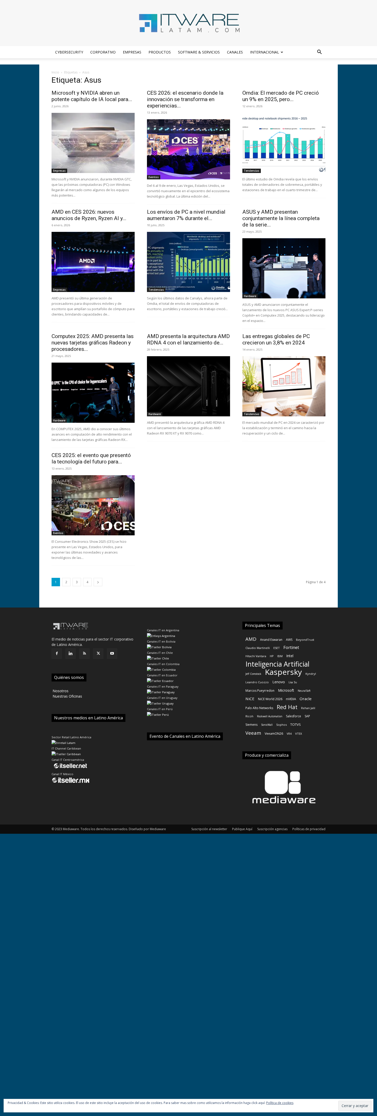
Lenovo (278, 681)
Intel (289, 655)
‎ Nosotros (60, 690)
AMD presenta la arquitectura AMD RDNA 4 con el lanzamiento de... (188, 339)
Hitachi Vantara (255, 656)
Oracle (306, 698)
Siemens (251, 724)
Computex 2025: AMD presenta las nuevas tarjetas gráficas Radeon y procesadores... (93, 342)
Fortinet (291, 647)
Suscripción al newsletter (209, 829)
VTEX (298, 733)
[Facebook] (57, 653)
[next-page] (98, 582)
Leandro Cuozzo (257, 682)
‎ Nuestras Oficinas (67, 696)
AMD (250, 639)
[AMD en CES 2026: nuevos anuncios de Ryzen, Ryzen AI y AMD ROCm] (93, 262)
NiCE (249, 698)
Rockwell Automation (269, 716)
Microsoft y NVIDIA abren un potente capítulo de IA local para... (92, 96)
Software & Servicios (199, 52)
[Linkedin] (70, 653)
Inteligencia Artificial (277, 664)
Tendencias (251, 170)
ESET (276, 648)
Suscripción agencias (272, 829)
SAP (307, 716)
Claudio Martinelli (257, 648)
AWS (289, 639)
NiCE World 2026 (270, 699)
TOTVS (295, 724)
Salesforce (293, 716)
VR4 (289, 733)
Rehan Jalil (308, 708)
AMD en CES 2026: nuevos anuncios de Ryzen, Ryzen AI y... (89, 215)
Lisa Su (293, 682)
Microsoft (286, 690)
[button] (319, 52)
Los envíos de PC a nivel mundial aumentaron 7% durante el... (186, 215)
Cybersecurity (69, 52)
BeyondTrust (305, 640)
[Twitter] (98, 653)
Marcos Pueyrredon (259, 690)
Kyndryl (310, 674)
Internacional (264, 52)
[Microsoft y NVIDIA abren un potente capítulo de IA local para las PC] (93, 143)
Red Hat (287, 707)
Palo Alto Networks (259, 708)
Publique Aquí (242, 829)
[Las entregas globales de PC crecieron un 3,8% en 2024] (283, 386)
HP (272, 656)
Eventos (153, 177)
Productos (159, 52)
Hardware (250, 296)
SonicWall (267, 725)
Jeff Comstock (253, 674)
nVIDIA (291, 699)
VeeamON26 (274, 733)
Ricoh (249, 716)
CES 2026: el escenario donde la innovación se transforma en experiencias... (185, 99)
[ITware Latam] (188, 23)
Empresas (132, 52)
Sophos (281, 725)
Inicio (55, 72)
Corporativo (103, 52)
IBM (280, 656)
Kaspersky (283, 672)
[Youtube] (112, 653)
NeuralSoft (304, 690)
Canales (235, 52)
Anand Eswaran (271, 639)
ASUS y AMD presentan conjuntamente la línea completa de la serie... (281, 218)
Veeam (253, 732)
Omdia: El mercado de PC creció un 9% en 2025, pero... (280, 96)
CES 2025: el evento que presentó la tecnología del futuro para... (91, 458)
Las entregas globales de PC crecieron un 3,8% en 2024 (276, 339)
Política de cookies (279, 1103)
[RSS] (84, 653)
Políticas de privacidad (308, 829)
